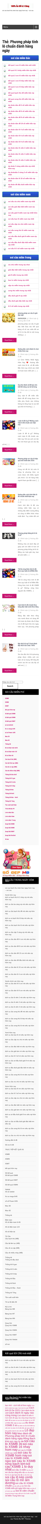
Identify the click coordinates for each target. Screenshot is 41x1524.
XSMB (7, 698)
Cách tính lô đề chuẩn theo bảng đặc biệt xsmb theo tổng (28, 606)
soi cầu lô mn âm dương (17, 1481)
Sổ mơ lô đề (9, 1145)
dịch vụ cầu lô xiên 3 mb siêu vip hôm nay (20, 1002)
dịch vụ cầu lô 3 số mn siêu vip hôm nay (19, 1093)
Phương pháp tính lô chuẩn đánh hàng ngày (20, 1437)
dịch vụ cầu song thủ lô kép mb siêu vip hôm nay (19, 1020)
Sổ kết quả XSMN (10, 717)
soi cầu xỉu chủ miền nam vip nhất (21, 201)
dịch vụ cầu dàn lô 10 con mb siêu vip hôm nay (20, 968)
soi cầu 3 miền (19, 1470)
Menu (5, 27)
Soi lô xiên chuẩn (24, 1490)
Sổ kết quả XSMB (10, 713)
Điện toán (8, 1220)
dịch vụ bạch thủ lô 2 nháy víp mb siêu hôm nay (19, 898)
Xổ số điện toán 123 (11, 751)
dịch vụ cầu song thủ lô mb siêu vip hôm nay (19, 1027)
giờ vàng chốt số (29, 1428)
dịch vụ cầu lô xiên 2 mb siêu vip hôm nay (20, 997)
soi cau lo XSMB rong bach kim (20, 1462)
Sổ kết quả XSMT (10, 721)
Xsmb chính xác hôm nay (14, 981)
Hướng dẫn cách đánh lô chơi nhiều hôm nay (28, 350)
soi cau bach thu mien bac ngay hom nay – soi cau (20, 889)
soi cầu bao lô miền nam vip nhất (21, 219)
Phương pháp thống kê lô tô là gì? (27, 534)
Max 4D (7, 740)
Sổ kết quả (9, 1173)
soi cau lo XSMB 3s (20, 1442)
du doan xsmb (21, 1423)
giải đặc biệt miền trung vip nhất (20, 270)
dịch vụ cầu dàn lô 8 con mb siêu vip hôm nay (20, 992)
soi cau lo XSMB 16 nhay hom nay (19, 1446)
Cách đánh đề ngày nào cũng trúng (16, 1418)
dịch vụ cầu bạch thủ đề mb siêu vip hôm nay (20, 912)
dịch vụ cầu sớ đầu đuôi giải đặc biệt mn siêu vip (19, 1122)
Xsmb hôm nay (10, 895)
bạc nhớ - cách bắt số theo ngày (18, 1405)
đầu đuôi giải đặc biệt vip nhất (20, 301)
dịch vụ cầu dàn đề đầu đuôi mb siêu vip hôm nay (19, 961)
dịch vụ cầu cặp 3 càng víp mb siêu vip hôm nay (19, 933)
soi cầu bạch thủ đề (15, 1475)
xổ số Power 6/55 (10, 732)
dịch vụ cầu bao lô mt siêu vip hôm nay (19, 1035)
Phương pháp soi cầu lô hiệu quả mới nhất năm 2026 (28, 460)
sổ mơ (7, 1344)
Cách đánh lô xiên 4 (25, 1415)
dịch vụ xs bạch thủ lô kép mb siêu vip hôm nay (18, 919)
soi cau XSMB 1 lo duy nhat (19, 1466)
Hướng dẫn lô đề (24, 321)
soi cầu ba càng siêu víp (15, 1472)
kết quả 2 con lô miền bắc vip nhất (21, 75)
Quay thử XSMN (9, 828)
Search (10, 686)
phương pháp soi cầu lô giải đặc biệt (27, 314)
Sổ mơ (7, 839)
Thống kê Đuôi (9, 793)
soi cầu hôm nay (27, 1475)
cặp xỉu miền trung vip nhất (19, 285)
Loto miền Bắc (9, 812)
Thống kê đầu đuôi (11, 774)
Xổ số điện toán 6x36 (11, 748)
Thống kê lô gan (10, 778)
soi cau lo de (17, 1441)
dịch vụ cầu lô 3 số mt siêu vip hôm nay (19, 1056)
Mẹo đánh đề (24, 1433)
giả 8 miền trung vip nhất (18, 275)
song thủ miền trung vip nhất (19, 290)
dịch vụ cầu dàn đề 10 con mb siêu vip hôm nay (19, 954)
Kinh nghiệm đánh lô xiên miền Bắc (14, 1431)
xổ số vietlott (9, 725)
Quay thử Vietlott (10, 835)
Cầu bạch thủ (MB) (11, 759)
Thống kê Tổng (9, 801)
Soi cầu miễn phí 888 (18, 1486)
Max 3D (7, 736)
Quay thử (8, 1323)
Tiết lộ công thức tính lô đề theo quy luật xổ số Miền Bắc (28, 570)
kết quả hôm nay (10, 710)
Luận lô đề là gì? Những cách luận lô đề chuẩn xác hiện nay (28, 423)
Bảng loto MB (10, 1309)
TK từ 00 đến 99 (9, 809)
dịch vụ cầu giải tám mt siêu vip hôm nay (19, 1051)
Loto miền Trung (10, 820)
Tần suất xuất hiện (11, 805)
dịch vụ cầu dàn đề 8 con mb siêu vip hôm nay (20, 947)
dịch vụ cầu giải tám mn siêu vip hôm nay (20, 1110)
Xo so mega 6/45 (10, 729)
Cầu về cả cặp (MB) (11, 767)
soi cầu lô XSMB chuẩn (19, 1484)
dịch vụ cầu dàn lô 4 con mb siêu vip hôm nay (20, 975)
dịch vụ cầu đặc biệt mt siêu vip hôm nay (19, 1046)
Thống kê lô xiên (10, 782)
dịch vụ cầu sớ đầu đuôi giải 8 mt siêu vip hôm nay (20, 1062)
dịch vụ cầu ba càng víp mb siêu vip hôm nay (20, 905)
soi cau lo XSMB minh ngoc (18, 1458)
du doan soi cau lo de (17, 1420)
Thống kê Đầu (9, 789)
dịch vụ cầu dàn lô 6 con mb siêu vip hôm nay (20, 985)
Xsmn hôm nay (10, 1086)
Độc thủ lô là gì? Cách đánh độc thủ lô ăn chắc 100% (27, 645)
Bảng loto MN (10, 1318)
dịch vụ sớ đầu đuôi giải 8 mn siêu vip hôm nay (20, 1116)
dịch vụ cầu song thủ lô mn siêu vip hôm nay (19, 1129)
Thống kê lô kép (10, 786)
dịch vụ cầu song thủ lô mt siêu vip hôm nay (19, 1076)
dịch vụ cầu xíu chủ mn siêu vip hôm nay (19, 1135)
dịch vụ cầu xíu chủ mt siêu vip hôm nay (19, 1082)
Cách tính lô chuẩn (23, 1408)
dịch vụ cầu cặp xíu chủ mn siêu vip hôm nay (19, 1099)
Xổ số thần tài (9, 755)
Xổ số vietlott (9, 1192)
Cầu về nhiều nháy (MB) (12, 770)
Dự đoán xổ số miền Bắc (17, 1428)
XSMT (7, 706)
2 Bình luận (32, 318)
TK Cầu (8, 1236)
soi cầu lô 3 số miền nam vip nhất (21, 248)
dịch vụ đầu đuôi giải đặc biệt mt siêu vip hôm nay (19, 1069)
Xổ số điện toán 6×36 (12, 1222)
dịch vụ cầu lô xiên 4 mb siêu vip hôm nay (20, 1007)
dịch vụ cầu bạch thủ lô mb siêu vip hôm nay (19, 926)
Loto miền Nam (9, 816)
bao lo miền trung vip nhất (18, 280)
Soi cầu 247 (30, 1470)
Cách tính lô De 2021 (19, 1409)
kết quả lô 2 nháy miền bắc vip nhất (22, 70)
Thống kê (8, 744)
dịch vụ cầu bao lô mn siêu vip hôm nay (19, 1089)
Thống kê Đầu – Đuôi (11, 797)
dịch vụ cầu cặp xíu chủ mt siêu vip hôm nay (19, 1041)
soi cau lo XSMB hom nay (18, 1454)
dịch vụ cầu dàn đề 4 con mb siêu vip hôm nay (20, 940)
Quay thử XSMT (9, 831)
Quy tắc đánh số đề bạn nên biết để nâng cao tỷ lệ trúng (27, 386)
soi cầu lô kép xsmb (19, 1477)
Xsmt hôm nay (10, 1032)
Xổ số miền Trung (28, 1493)
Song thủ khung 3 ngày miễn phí (14, 1493)
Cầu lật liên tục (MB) (11, 763)
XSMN (7, 702)
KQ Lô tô (8, 1307)
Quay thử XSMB (9, 824)
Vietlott (7, 1189)
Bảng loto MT (10, 1314)
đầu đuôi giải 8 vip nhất (17, 296)
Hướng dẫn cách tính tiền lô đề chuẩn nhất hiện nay (27, 496)
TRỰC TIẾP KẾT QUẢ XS (14, 1149)
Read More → (9, 340)
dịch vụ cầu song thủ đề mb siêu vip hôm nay (20, 1013)
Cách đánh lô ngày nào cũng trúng (19, 1414)
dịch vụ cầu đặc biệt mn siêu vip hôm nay (20, 1105)
